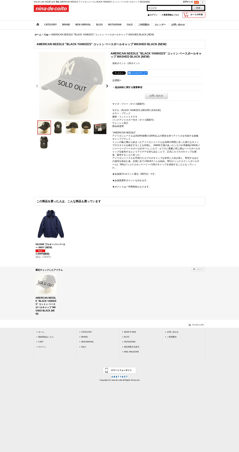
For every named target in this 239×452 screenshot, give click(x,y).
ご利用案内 (172, 337)
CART (41, 342)
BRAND (84, 337)
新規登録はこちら (171, 15)
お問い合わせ (156, 95)
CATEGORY (86, 332)
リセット (199, 269)
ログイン (154, 15)
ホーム (41, 332)
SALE (83, 347)
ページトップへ (198, 325)
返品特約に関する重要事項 (128, 87)
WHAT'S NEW (130, 332)
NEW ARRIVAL (87, 342)
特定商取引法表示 (131, 347)
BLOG (126, 337)
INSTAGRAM (129, 342)
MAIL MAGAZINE (131, 352)
